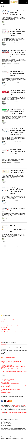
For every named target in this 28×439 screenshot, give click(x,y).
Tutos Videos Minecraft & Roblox (8, 387)
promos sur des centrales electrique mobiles (16, 412)
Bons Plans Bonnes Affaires (7, 379)
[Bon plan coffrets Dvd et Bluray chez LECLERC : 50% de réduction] (5, 10)
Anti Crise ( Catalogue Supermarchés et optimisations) (13, 385)
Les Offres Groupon (5, 329)
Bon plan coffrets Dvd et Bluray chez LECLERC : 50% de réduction (17, 12)
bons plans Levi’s (17, 405)
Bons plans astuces (8, 22)
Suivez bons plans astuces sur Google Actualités (12, 331)
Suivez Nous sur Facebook (6, 423)
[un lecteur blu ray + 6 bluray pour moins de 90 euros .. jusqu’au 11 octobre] (5, 149)
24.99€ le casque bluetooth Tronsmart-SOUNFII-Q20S (13, 371)
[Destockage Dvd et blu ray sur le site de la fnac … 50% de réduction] (5, 109)
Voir (4, 24)
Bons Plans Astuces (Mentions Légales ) (9, 419)
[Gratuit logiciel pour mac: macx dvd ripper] (5, 170)
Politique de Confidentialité (6, 420)
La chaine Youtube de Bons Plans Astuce (10, 389)
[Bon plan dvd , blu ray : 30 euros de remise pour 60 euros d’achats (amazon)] (5, 29)
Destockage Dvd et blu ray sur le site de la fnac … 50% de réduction (17, 111)
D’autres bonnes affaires (8, 357)
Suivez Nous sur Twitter (6, 425)
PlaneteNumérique (5, 386)
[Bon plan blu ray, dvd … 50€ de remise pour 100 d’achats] (5, 71)
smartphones (8, 438)
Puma (2, 406)
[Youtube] (8, 401)
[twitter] (5, 401)
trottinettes (3, 438)
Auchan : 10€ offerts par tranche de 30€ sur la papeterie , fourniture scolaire (11, 362)
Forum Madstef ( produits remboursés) (10, 383)
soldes (16, 406)
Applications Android (5, 422)
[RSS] (10, 401)
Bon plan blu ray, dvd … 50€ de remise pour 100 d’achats (17, 73)
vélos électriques (19, 436)
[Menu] (1, 2)
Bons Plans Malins (5, 382)
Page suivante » (19, 246)
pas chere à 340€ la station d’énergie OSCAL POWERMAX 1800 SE (11, 364)
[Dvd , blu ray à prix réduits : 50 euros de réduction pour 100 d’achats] (5, 187)
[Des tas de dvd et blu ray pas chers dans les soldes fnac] (5, 90)
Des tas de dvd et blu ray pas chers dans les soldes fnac (17, 92)
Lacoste (23, 405)
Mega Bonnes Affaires (6, 380)
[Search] (25, 2)
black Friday (5, 408)
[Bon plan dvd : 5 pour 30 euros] (5, 208)
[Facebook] (2, 401)
